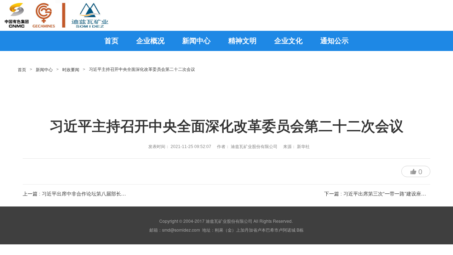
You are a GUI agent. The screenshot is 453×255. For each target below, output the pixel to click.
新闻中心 (44, 69)
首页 (22, 69)
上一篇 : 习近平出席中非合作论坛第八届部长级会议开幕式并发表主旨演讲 (104, 194)
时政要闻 (70, 69)
